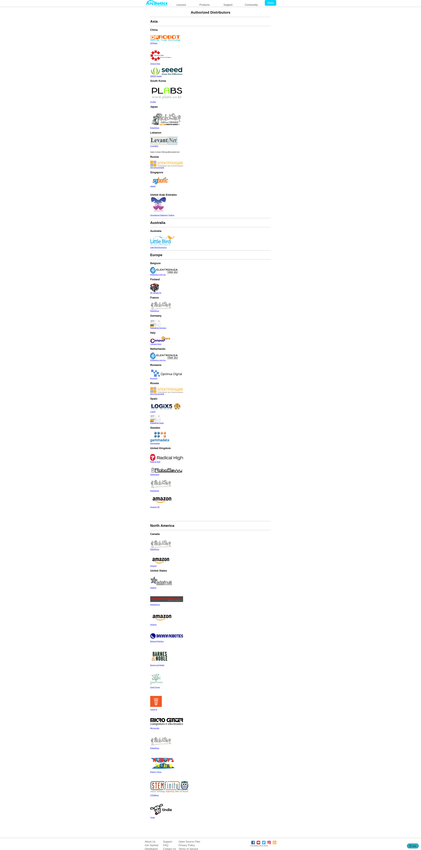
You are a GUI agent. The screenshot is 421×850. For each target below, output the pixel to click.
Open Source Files (189, 841)
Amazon (153, 566)
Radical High (155, 462)
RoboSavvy (154, 475)
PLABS (153, 102)
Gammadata (155, 443)
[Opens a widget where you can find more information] (413, 846)
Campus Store (155, 344)
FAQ (165, 845)
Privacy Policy (187, 845)
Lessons (181, 4)
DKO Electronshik (157, 168)
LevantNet (154, 146)
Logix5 (152, 412)
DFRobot (153, 43)
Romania (153, 378)
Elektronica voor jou (158, 275)
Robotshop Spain (157, 423)
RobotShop (154, 128)
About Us (150, 841)
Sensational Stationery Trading (162, 215)
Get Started (151, 845)
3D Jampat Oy (155, 293)
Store (270, 2)
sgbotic (153, 186)
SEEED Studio (156, 76)
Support (167, 841)
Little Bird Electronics (158, 247)
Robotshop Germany (158, 328)
